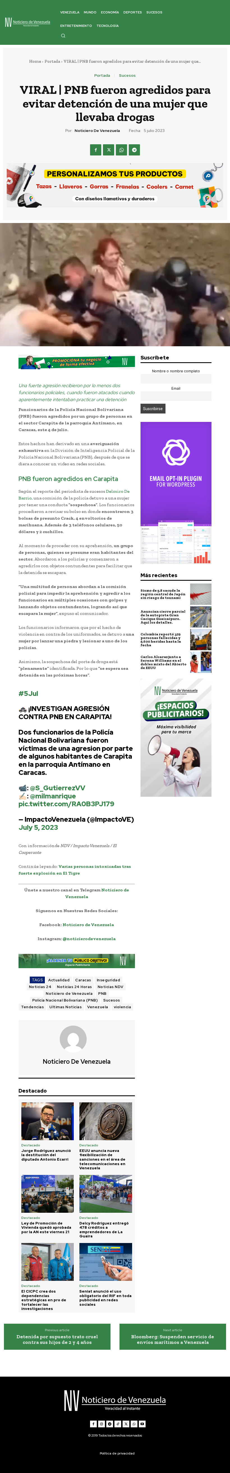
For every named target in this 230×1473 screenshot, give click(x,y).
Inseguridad (108, 980)
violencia (122, 1007)
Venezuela (97, 1007)
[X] (108, 149)
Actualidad (59, 980)
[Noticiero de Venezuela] (76, 1039)
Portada (52, 61)
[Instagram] (101, 1424)
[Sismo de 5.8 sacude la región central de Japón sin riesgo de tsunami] (200, 594)
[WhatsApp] (121, 149)
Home (35, 61)
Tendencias (32, 1007)
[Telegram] (134, 149)
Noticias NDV (110, 986)
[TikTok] (117, 1424)
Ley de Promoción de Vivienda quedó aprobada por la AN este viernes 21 (46, 1227)
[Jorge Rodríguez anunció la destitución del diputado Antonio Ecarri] (47, 1121)
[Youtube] (142, 1424)
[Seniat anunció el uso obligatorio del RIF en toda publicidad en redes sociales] (105, 1262)
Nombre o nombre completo (176, 371)
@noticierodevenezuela (89, 938)
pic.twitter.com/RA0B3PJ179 (66, 804)
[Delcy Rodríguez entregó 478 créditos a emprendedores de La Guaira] (105, 1194)
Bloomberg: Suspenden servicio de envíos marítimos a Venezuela (172, 1339)
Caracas (83, 980)
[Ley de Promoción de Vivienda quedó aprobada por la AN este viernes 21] (47, 1194)
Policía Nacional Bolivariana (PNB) (65, 1000)
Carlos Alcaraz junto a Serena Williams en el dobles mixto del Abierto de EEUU (164, 662)
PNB (102, 993)
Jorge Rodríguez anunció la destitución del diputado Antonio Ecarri (46, 1155)
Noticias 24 (40, 986)
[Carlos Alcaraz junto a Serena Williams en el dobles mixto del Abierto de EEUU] (200, 662)
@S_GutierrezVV (57, 788)
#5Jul (28, 693)
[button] (63, 35)
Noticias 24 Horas (74, 986)
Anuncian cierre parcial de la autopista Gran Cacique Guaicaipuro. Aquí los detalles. (163, 616)
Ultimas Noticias (65, 1007)
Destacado (30, 1145)
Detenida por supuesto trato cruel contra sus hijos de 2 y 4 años (57, 1339)
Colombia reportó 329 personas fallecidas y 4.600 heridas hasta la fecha (161, 639)
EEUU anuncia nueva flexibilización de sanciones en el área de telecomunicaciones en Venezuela (102, 1159)
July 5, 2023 (38, 827)
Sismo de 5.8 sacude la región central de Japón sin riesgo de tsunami (163, 594)
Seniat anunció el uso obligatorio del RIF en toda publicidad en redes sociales (105, 1298)
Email (175, 388)
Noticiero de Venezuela (97, 130)
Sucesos (127, 75)
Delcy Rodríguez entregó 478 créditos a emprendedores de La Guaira (104, 1230)
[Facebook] (95, 149)
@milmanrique (53, 796)
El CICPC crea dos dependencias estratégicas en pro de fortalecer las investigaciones (43, 1300)
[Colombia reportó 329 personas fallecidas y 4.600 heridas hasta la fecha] (200, 639)
